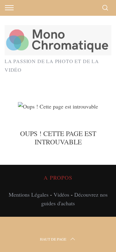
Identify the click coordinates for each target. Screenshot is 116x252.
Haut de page (53, 239)
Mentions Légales (29, 194)
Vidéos (61, 194)
